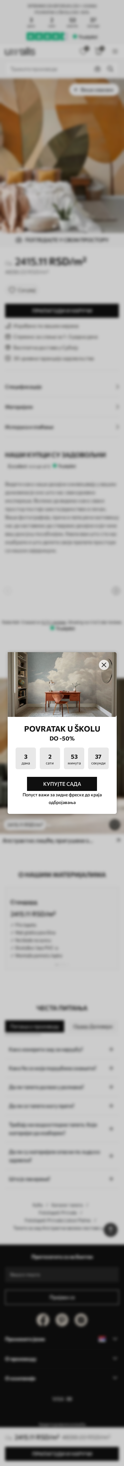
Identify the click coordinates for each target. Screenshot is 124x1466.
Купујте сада (62, 784)
